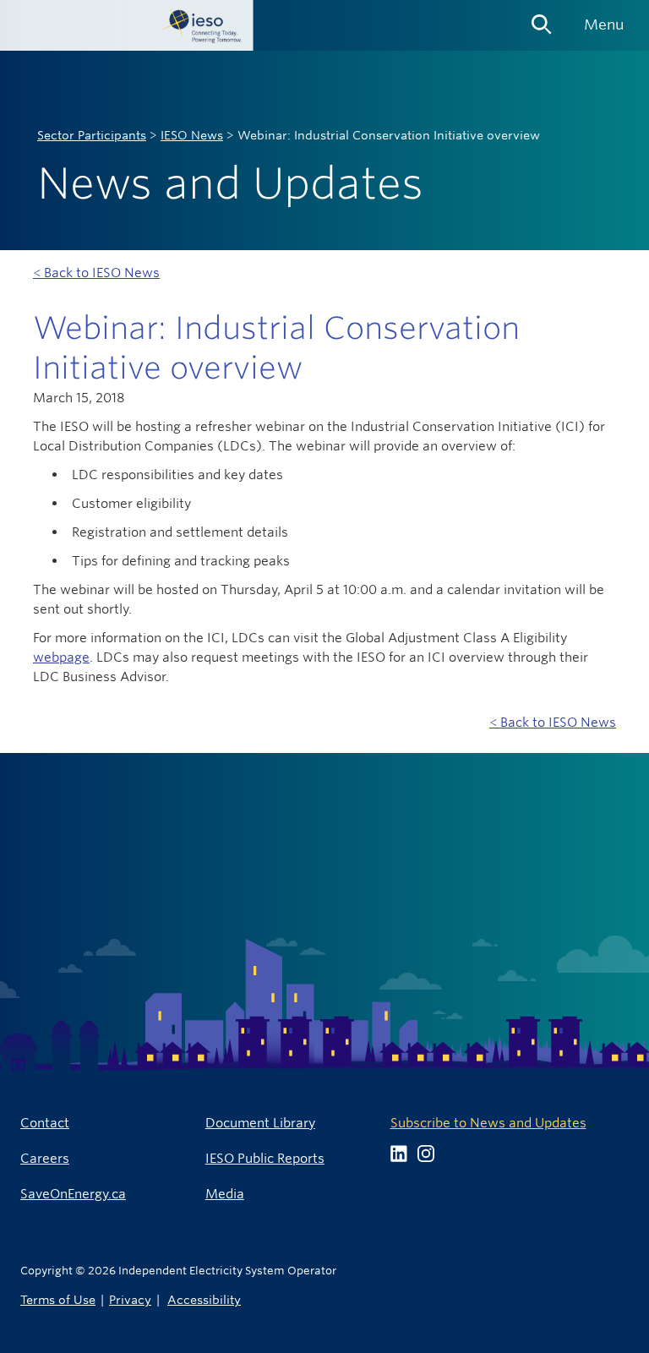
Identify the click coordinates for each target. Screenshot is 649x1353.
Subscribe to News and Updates (488, 1123)
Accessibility (204, 1299)
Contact (44, 1123)
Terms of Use (57, 1299)
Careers (44, 1158)
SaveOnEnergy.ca (73, 1194)
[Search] (541, 18)
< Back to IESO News (96, 273)
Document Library (260, 1123)
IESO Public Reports (264, 1158)
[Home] (127, 25)
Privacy (130, 1299)
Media (224, 1194)
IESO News (192, 135)
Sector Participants (91, 135)
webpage (61, 657)
